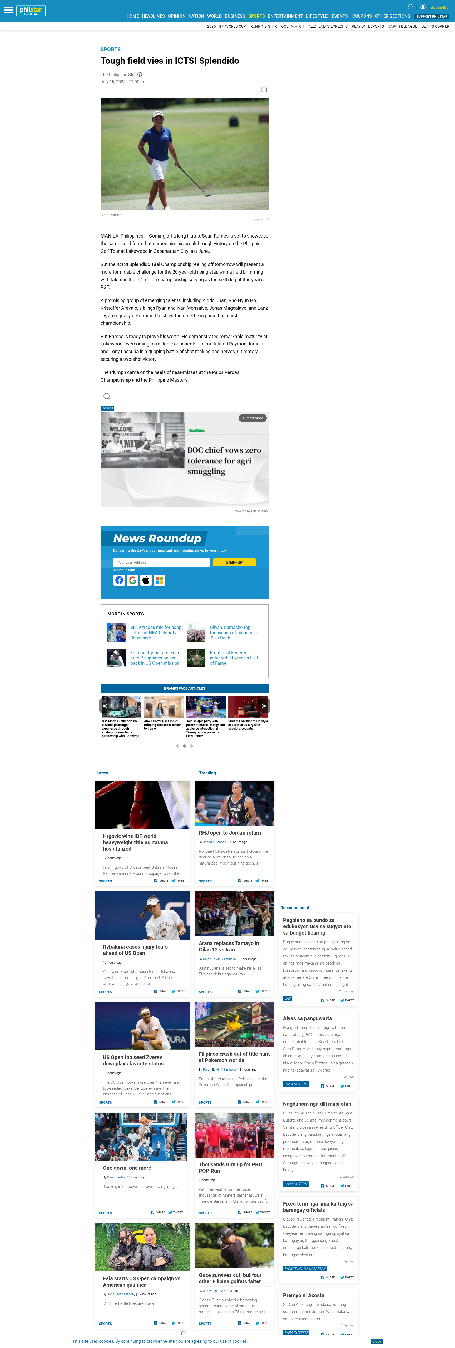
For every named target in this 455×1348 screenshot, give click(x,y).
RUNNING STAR (263, 26)
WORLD (214, 16)
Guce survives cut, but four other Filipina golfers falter (230, 1278)
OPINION (176, 16)
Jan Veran (210, 1291)
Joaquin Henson (214, 842)
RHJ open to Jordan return (230, 832)
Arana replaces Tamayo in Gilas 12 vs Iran (229, 946)
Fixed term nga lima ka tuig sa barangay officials (318, 1207)
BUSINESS (235, 16)
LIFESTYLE (317, 16)
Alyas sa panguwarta (307, 1018)
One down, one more (127, 1168)
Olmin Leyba (116, 1177)
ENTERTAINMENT (285, 16)
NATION (196, 16)
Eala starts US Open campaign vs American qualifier (141, 1281)
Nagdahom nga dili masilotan (317, 1104)
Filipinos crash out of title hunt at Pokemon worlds (234, 1057)
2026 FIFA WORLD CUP (226, 26)
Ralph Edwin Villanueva (219, 959)
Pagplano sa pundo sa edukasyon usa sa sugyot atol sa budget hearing (318, 926)
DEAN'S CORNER (435, 26)
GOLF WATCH (292, 26)
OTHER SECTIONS (392, 16)
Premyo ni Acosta (303, 1295)
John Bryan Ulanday (121, 1294)
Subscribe (439, 8)
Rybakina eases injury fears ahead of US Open (135, 950)
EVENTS (340, 16)
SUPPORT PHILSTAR (432, 16)
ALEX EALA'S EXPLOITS (328, 26)
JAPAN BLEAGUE (402, 26)
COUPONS (362, 16)
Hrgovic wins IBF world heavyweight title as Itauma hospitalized (135, 842)
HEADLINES (153, 16)
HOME (133, 16)
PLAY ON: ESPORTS (368, 26)
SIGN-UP (234, 562)
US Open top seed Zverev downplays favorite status (133, 1060)
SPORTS (257, 16)
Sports (111, 49)
